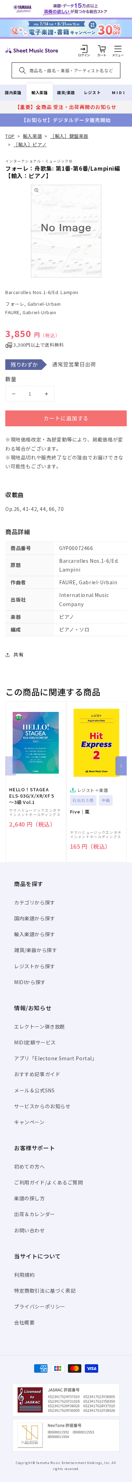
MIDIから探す (30, 982)
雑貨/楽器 (66, 92)
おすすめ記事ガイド (37, 1074)
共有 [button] (18, 654)
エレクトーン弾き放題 (39, 1026)
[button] (118, 48)
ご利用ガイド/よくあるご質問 (48, 1182)
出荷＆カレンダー (34, 1214)
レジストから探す (34, 966)
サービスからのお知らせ (42, 1106)
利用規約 (24, 1274)
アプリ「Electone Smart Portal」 (55, 1058)
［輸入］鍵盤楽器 (69, 136)
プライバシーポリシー (39, 1306)
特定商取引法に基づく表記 (45, 1290)
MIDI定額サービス (35, 1042)
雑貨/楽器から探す (35, 949)
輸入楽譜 (39, 92)
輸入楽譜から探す (34, 934)
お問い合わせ (29, 1230)
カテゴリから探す (34, 902)
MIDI (119, 92)
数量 (11, 379)
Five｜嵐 (80, 812)
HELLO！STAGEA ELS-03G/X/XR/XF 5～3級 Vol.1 (31, 795)
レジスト (92, 92)
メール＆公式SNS (34, 1090)
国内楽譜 (13, 92)
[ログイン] (84, 48)
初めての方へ (29, 1166)
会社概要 (24, 1322)
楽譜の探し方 (29, 1198)
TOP (10, 136)
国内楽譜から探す (34, 918)
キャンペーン (29, 1122)
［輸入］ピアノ (29, 144)
